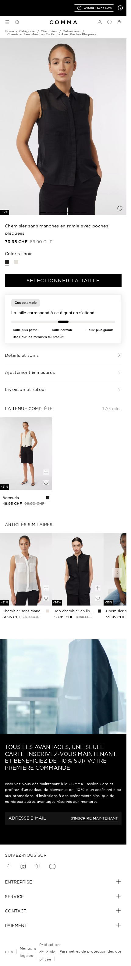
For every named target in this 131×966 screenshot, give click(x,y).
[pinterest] (37, 866)
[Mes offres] (119, 8)
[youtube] (52, 866)
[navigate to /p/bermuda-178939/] (26, 453)
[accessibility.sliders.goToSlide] (43, 212)
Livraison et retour (26, 389)
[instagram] (23, 866)
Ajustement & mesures (30, 372)
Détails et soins (22, 355)
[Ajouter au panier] (46, 472)
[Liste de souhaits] (109, 22)
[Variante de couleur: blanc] (16, 262)
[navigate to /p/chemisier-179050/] (26, 569)
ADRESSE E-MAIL (27, 818)
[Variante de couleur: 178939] (47, 497)
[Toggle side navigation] (7, 22)
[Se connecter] (99, 22)
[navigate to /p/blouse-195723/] (78, 569)
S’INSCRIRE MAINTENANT (94, 818)
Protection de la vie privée (49, 952)
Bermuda (10, 498)
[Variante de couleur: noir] (99, 611)
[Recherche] (14, 22)
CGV (9, 952)
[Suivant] (117, 573)
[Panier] (119, 22)
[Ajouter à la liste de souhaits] (119, 208)
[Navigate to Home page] (63, 22)
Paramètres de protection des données (94, 951)
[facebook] (8, 866)
